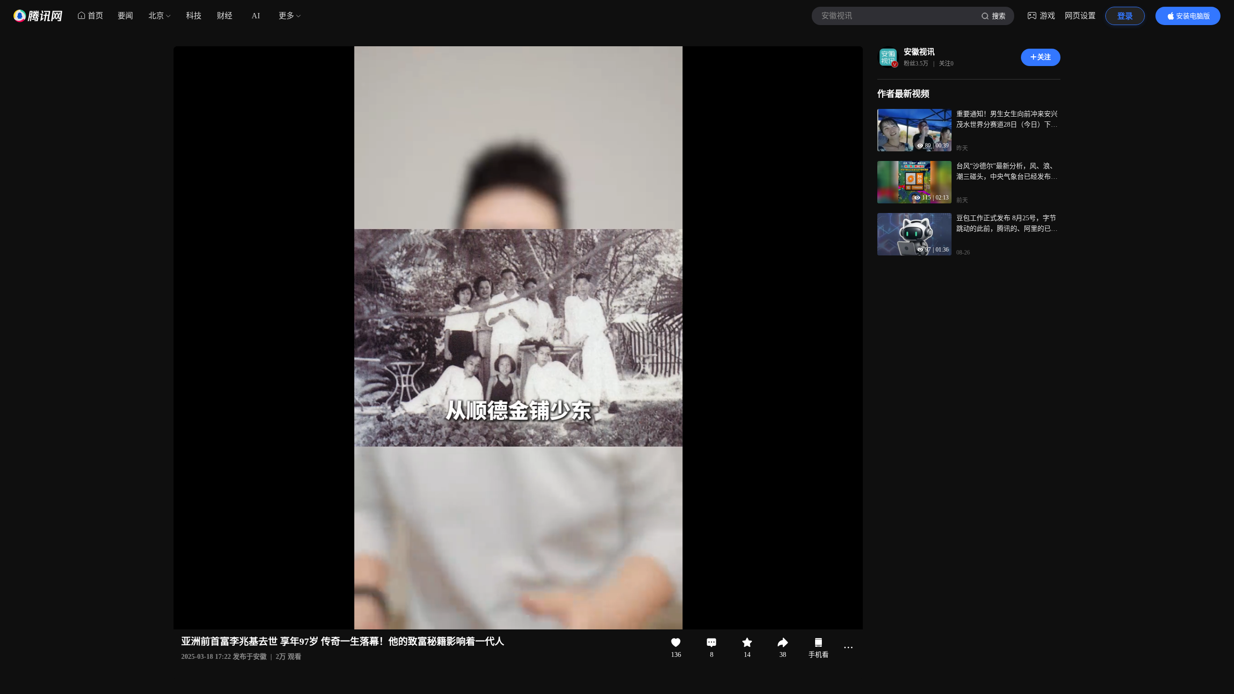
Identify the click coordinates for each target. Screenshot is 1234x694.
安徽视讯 (919, 52)
